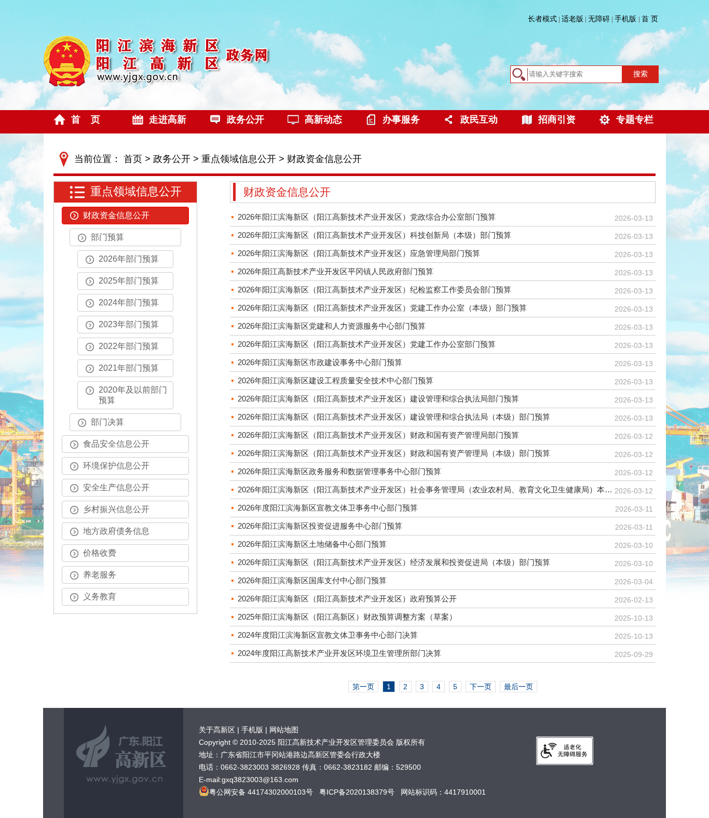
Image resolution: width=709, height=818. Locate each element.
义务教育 (99, 596)
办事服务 (401, 119)
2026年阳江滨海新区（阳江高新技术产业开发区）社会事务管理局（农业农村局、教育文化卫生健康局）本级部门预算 (426, 489)
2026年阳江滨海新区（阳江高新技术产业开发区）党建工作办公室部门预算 (367, 344)
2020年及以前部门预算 (133, 395)
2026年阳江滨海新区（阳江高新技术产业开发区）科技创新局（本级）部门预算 (374, 235)
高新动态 (323, 119)
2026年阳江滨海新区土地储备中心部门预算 (312, 544)
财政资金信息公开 (324, 159)
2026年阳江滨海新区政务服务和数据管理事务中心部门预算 (339, 471)
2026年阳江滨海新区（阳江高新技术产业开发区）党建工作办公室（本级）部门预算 (382, 307)
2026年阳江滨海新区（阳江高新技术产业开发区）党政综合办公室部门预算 (367, 216)
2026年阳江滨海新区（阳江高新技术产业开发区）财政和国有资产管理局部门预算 (378, 435)
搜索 (640, 74)
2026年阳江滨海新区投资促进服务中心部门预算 (320, 525)
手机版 (626, 19)
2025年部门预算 (129, 280)
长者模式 (542, 19)
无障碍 (599, 19)
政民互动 (479, 119)
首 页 (650, 19)
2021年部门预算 (129, 368)
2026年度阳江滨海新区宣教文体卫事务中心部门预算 (328, 507)
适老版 (572, 19)
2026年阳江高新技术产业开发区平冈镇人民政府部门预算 (335, 271)
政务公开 (245, 119)
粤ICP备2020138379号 (356, 792)
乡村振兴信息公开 (116, 509)
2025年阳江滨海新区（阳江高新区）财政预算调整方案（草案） (347, 616)
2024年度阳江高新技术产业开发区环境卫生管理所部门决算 (339, 653)
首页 (133, 159)
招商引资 (557, 119)
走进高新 (167, 119)
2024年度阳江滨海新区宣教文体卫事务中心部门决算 (328, 635)
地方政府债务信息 (116, 531)
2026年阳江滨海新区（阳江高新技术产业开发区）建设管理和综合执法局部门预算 (378, 398)
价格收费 (99, 552)
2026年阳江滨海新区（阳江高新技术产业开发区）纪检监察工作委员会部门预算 (374, 289)
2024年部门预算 (129, 302)
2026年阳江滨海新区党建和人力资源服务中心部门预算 (332, 325)
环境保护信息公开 (116, 465)
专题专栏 (634, 119)
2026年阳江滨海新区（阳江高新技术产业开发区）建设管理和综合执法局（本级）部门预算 (394, 416)
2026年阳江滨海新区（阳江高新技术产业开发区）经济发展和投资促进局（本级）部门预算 (394, 562)
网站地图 (283, 730)
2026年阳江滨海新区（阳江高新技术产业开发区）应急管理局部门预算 (359, 253)
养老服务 (99, 574)
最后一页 (518, 686)
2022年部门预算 (129, 346)
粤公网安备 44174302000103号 (261, 792)
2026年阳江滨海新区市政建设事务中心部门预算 (320, 362)
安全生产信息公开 (116, 487)
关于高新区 (217, 730)
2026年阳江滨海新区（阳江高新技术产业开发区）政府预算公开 (347, 598)
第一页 (363, 686)
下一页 (481, 686)
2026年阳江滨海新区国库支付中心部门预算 (312, 580)
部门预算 (107, 237)
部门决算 (107, 422)
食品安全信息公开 (116, 443)
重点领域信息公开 (238, 159)
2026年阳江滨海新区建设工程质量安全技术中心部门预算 (335, 380)
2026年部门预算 (129, 258)
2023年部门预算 (129, 324)
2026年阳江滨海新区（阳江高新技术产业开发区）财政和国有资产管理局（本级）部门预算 (394, 453)
